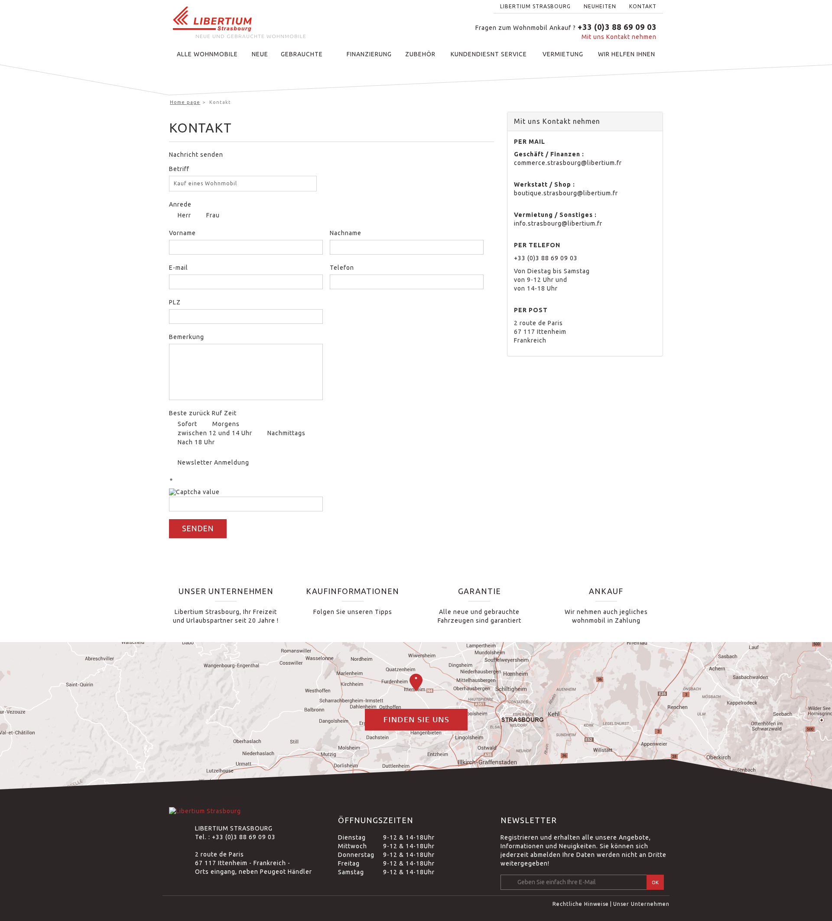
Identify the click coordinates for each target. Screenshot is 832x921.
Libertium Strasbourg (535, 6)
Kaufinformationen (352, 591)
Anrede (180, 204)
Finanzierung (369, 54)
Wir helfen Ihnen (626, 54)
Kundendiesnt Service (489, 54)
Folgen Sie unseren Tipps (352, 611)
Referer (341, 489)
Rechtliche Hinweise (580, 904)
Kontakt (642, 6)
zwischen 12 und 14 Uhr (215, 433)
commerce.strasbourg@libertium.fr (568, 162)
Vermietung (563, 54)
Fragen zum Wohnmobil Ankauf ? (565, 27)
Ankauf (606, 591)
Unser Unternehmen (226, 591)
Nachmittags (286, 433)
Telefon (342, 267)
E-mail (178, 267)
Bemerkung (186, 336)
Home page (185, 102)
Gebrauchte (302, 54)
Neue (260, 54)
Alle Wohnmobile (207, 54)
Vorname (182, 232)
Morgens (226, 423)
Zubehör (420, 54)
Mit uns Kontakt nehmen (619, 36)
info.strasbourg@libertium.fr (558, 223)
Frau (212, 215)
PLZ (175, 302)
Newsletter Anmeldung (213, 462)
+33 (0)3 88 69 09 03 (546, 258)
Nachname (345, 232)
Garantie (479, 591)
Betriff (179, 168)
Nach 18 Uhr (196, 442)
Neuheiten (600, 6)
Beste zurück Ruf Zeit (203, 413)
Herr (183, 215)
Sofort (187, 423)
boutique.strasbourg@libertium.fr (566, 193)
